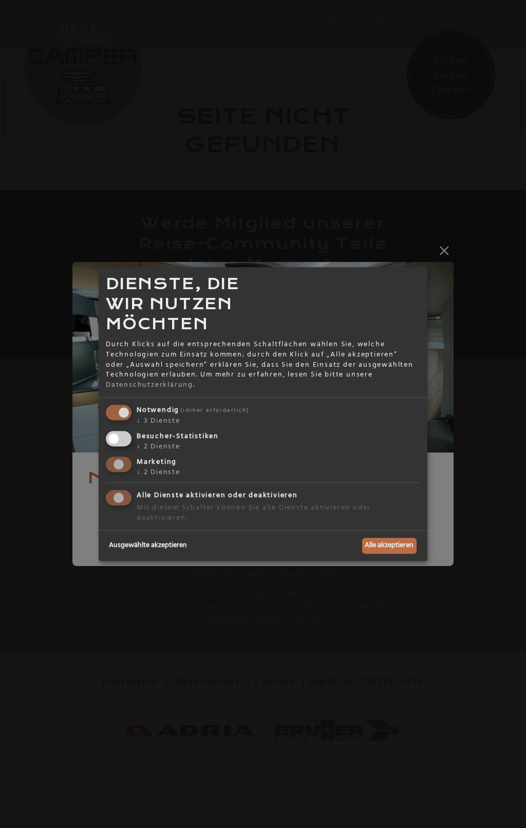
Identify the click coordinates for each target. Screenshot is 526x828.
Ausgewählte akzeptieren (148, 545)
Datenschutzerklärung (149, 385)
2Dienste (158, 446)
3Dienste (158, 421)
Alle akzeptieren (389, 545)
